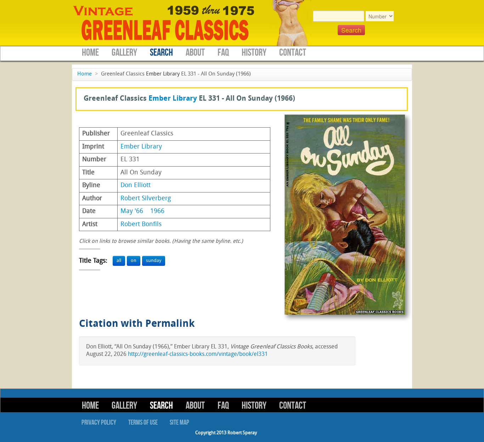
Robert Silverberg (145, 198)
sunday (153, 260)
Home (90, 52)
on (133, 260)
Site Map (179, 422)
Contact (292, 52)
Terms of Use (143, 422)
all (119, 260)
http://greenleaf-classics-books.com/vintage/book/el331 (198, 354)
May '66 (131, 211)
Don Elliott (135, 185)
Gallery (124, 52)
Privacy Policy (98, 422)
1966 (157, 211)
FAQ (223, 52)
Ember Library (163, 74)
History (254, 52)
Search (161, 52)
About (195, 52)
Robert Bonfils (141, 224)
